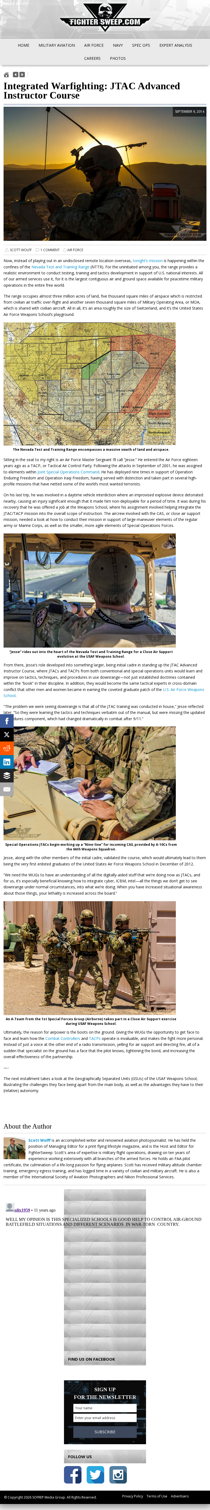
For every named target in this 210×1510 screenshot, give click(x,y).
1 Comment (50, 250)
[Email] (7, 789)
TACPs (95, 1038)
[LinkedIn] (7, 762)
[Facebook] (7, 721)
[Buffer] (7, 775)
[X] (7, 734)
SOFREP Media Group (48, 1497)
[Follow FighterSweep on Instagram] (118, 1475)
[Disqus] (105, 1269)
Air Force (75, 250)
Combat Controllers (62, 1038)
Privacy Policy (132, 1496)
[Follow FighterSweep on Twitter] (95, 1475)
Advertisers (180, 1496)
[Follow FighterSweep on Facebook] (72, 1475)
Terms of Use (157, 1496)
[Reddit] (7, 748)
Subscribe (105, 1431)
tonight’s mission (148, 260)
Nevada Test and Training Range (60, 266)
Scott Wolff (21, 250)
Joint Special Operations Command (68, 471)
